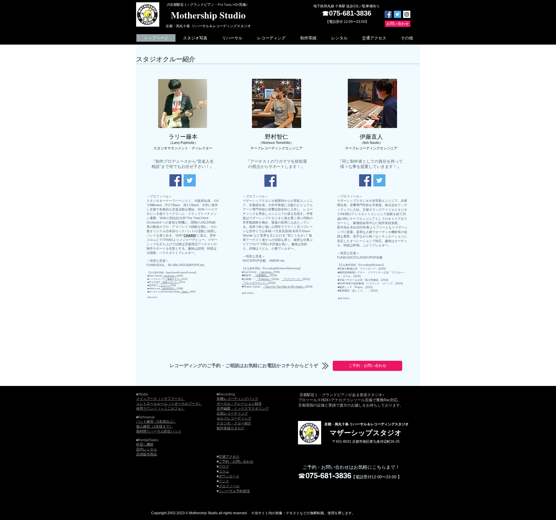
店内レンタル (146, 449)
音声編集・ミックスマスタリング (243, 409)
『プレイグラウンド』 (255, 282)
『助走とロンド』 (169, 282)
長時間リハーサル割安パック (158, 431)
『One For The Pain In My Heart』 (284, 286)
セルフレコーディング (234, 418)
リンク (224, 481)
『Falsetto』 (263, 279)
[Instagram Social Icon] (406, 14)
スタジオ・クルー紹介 (234, 423)
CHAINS (190, 235)
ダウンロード (229, 476)
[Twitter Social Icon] (397, 14)
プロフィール (229, 486)
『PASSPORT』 (168, 288)
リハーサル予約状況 (234, 491)
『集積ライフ (172, 279)
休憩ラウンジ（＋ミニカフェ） (160, 409)
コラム (224, 471)
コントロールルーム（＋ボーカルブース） (169, 404)
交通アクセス (229, 457)
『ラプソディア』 (291, 279)
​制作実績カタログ (230, 428)
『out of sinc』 (169, 275)
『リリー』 (164, 285)
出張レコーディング (232, 413)
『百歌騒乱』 (261, 275)
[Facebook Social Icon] (388, 14)
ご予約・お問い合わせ (236, 461)
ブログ (224, 466)
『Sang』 (184, 291)
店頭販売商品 (146, 454)
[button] (195, 38)
